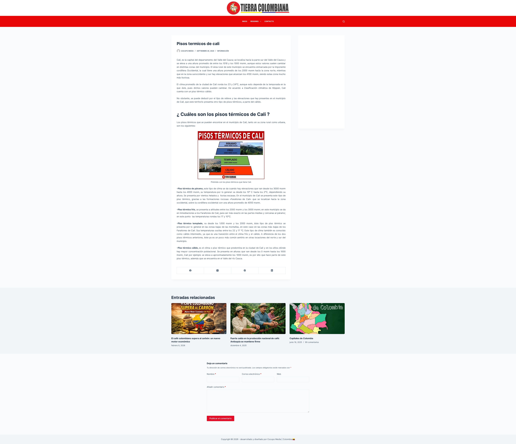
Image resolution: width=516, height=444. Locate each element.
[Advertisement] (321, 80)
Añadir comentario (216, 387)
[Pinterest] (244, 270)
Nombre (211, 374)
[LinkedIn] (272, 270)
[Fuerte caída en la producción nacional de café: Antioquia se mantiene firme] (258, 318)
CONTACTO (269, 21)
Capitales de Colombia (301, 338)
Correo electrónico (251, 374)
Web (279, 374)
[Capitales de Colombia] (317, 318)
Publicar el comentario (220, 418)
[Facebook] (190, 270)
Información (223, 51)
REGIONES (254, 21)
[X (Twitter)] (217, 270)
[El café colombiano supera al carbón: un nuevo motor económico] (198, 318)
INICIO (244, 21)
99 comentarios (312, 342)
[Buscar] (344, 21)
